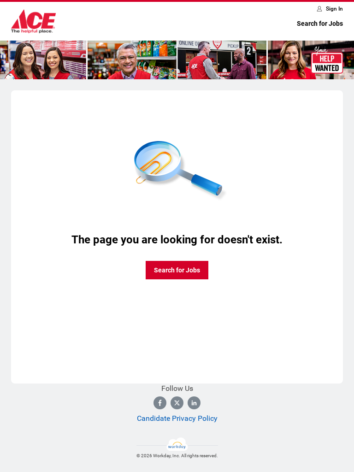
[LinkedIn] (194, 402)
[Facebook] (159, 402)
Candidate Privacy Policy (177, 418)
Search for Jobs (320, 23)
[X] (177, 402)
